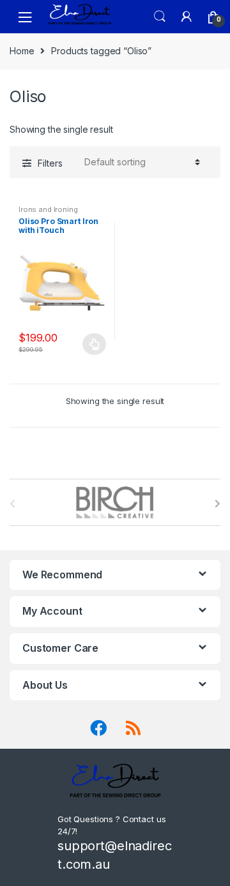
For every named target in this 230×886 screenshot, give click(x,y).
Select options (94, 344)
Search (160, 17)
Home (22, 50)
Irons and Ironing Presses (48, 213)
